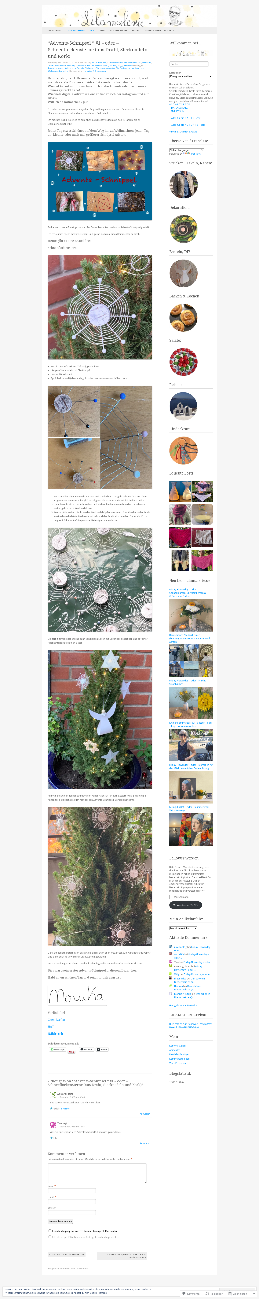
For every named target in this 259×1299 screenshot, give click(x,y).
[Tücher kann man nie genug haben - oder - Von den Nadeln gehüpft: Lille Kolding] (202, 561)
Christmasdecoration (105, 68)
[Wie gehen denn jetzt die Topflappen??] (202, 538)
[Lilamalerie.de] (112, 16)
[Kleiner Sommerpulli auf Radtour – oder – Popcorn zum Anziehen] (191, 760)
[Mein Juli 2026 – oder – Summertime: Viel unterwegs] (191, 845)
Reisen (136, 30)
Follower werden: (184, 858)
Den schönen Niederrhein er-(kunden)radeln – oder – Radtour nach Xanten (189, 638)
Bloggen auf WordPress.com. (62, 1268)
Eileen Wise (180, 978)
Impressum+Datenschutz (160, 30)
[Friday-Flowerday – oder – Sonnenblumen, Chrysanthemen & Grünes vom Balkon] (191, 630)
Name (52, 1186)
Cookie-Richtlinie (98, 1293)
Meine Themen (76, 30)
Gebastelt (146, 62)
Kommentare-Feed (179, 1058)
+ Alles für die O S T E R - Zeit (184, 118)
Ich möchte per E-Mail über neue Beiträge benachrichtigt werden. (85, 1237)
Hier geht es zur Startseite (183, 1005)
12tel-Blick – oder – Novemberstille (66, 1254)
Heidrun (178, 986)
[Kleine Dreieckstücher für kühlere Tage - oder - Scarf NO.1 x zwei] (202, 492)
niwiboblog (180, 947)
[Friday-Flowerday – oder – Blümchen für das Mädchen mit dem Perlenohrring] (191, 802)
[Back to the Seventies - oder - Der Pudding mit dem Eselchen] (202, 515)
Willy (176, 974)
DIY (92, 30)
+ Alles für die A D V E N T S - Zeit (187, 124)
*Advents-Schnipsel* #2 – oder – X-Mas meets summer (126, 1256)
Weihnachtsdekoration (58, 71)
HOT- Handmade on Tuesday (61, 65)
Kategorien (175, 72)
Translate (196, 153)
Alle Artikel (132, 62)
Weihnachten (101, 65)
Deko (102, 30)
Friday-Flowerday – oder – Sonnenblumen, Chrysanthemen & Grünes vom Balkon (187, 593)
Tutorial (90, 65)
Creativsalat (56, 1020)
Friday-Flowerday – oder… (198, 962)
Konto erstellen (177, 1045)
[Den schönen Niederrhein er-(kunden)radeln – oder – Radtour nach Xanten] (191, 676)
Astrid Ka (179, 954)
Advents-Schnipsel (118, 62)
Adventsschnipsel (56, 68)
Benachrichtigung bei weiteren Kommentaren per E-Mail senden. (85, 1231)
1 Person (65, 1108)
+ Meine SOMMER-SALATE (183, 131)
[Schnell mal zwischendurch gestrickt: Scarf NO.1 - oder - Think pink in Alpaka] (180, 538)
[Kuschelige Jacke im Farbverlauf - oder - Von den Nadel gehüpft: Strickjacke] (180, 561)
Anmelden (174, 1050)
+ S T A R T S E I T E (179, 104)
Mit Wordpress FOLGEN (185, 905)
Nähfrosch (81, 65)
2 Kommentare (99, 71)
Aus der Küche (118, 30)
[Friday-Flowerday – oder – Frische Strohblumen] (191, 718)
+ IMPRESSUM (176, 111)
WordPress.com (178, 1063)
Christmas (89, 68)
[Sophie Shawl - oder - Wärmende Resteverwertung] (180, 515)
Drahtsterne (125, 68)
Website (52, 1208)
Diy (117, 68)
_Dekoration (127, 65)
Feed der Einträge (178, 1054)
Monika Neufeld (99, 62)
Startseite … (55, 30)
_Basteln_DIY (114, 65)
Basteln (80, 68)
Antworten (145, 1114)
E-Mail (52, 1197)
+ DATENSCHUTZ (178, 107)
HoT (51, 1027)
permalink (87, 71)
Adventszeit (70, 68)
